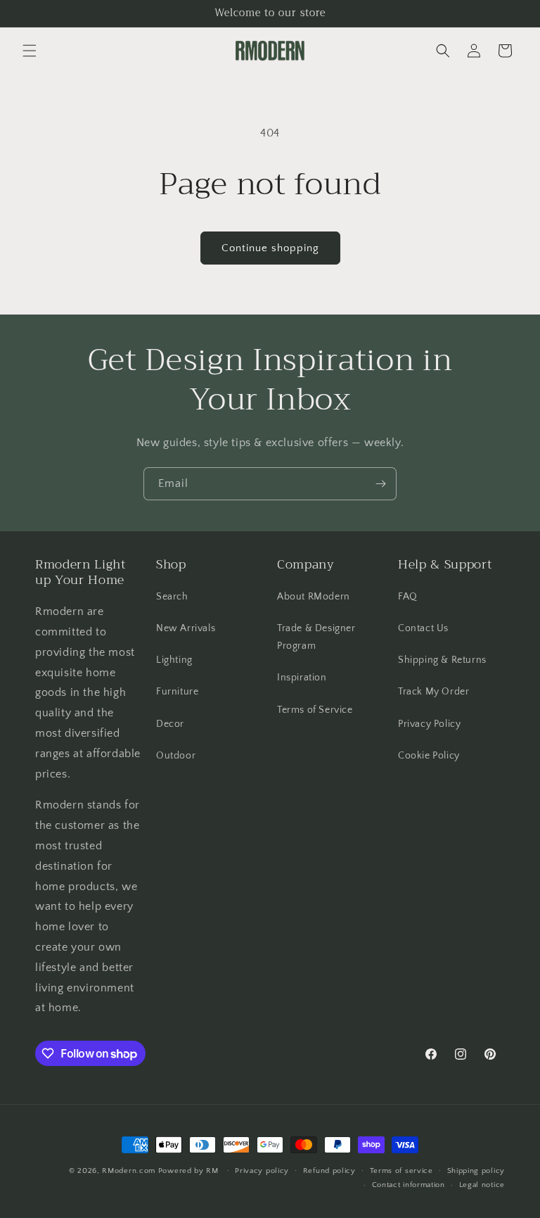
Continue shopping (270, 248)
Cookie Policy (429, 755)
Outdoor (175, 755)
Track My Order (433, 691)
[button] (29, 50)
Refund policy (329, 1171)
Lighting (174, 660)
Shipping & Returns (442, 660)
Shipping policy (476, 1171)
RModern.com (128, 1171)
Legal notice (482, 1185)
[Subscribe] (380, 483)
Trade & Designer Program (316, 637)
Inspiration (302, 677)
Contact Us (423, 628)
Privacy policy (262, 1171)
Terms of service (401, 1171)
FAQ (408, 596)
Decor (170, 724)
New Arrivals (185, 628)
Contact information (408, 1185)
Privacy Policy (429, 724)
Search (172, 596)
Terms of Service (315, 710)
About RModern (313, 596)
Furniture (177, 691)
